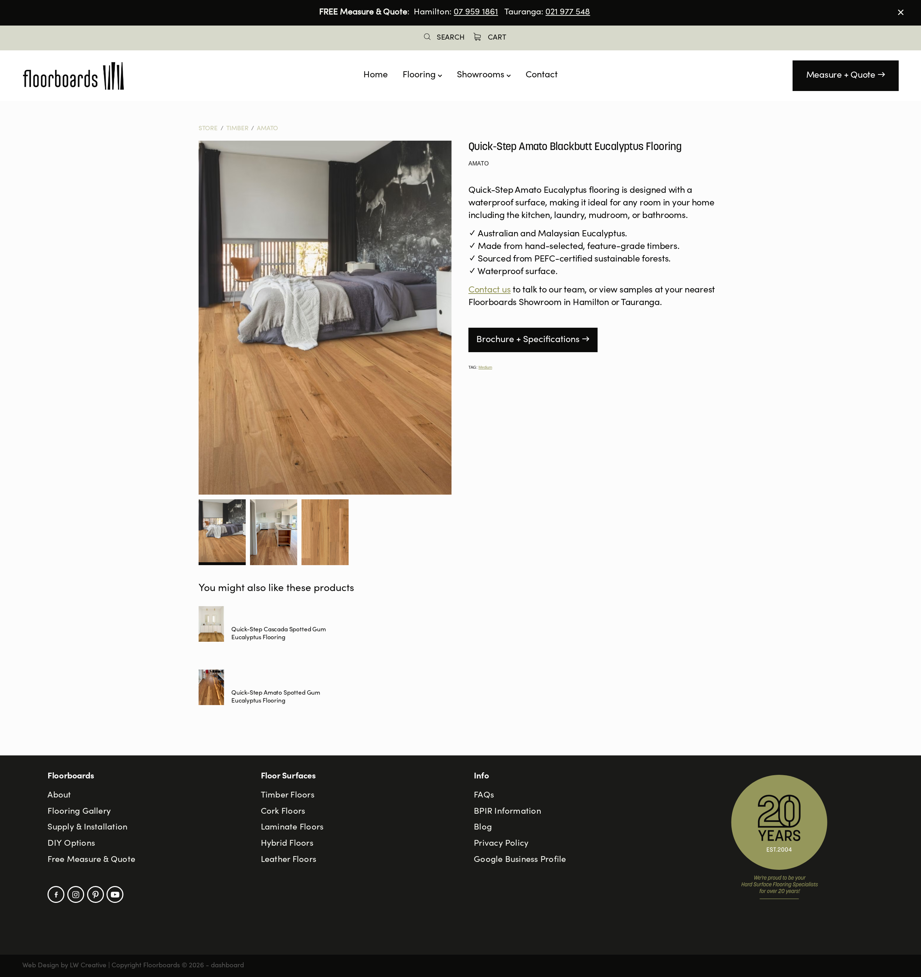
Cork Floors (283, 812)
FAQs (484, 795)
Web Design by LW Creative (64, 965)
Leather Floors (288, 860)
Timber (237, 129)
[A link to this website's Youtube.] (114, 894)
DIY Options (71, 844)
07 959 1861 (476, 12)
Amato (267, 129)
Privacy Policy (501, 844)
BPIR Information (507, 812)
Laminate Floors (292, 827)
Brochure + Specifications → (533, 340)
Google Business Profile (520, 860)
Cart (496, 38)
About (59, 795)
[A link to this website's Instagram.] (75, 894)
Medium (485, 367)
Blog (483, 827)
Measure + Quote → (845, 75)
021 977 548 (567, 12)
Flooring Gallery (79, 812)
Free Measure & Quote (91, 860)
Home (375, 75)
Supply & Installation (87, 827)
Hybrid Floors (287, 844)
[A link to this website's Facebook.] (55, 894)
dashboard (227, 965)
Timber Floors (287, 795)
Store (208, 129)
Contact (542, 75)
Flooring (420, 75)
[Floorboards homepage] (110, 76)
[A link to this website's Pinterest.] (95, 894)
